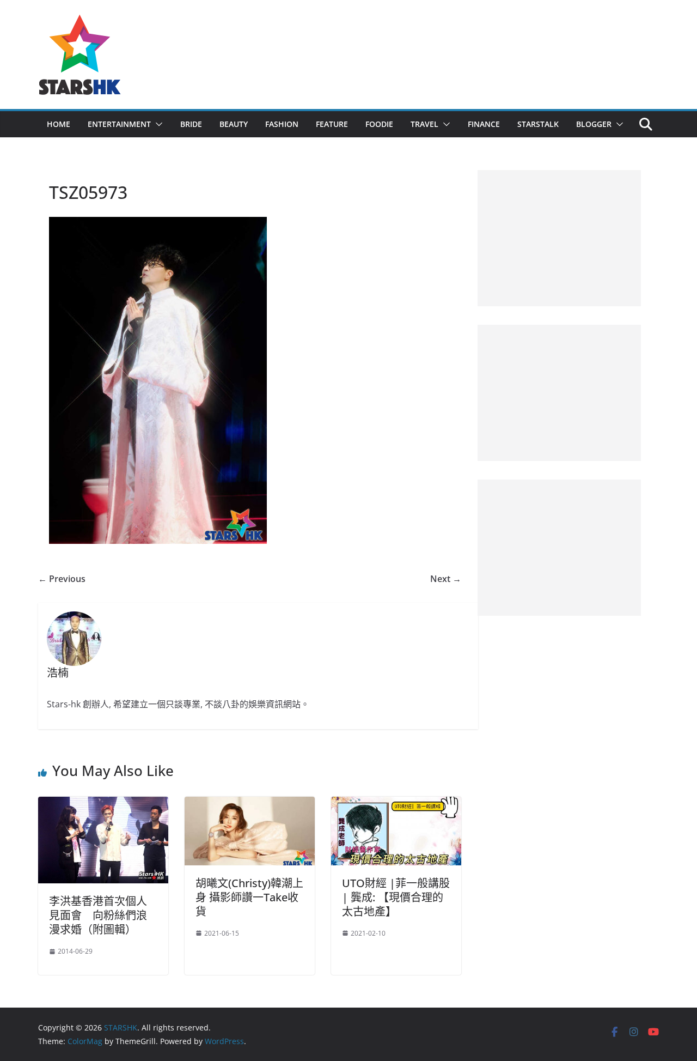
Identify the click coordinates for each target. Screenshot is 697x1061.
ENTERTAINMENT (119, 124)
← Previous (61, 579)
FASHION (281, 124)
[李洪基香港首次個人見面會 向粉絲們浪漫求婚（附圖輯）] (103, 804)
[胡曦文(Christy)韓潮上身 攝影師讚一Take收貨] (250, 804)
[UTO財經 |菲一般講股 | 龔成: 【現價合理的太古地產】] (396, 804)
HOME (58, 124)
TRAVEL (424, 124)
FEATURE (332, 124)
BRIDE (191, 124)
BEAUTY (233, 124)
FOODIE (379, 124)
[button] (157, 124)
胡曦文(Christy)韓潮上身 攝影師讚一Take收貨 (249, 897)
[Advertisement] (559, 238)
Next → (445, 579)
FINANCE (484, 124)
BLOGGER (594, 124)
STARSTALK (538, 124)
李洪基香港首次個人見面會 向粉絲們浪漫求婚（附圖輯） (98, 915)
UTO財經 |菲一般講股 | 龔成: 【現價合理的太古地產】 (396, 897)
